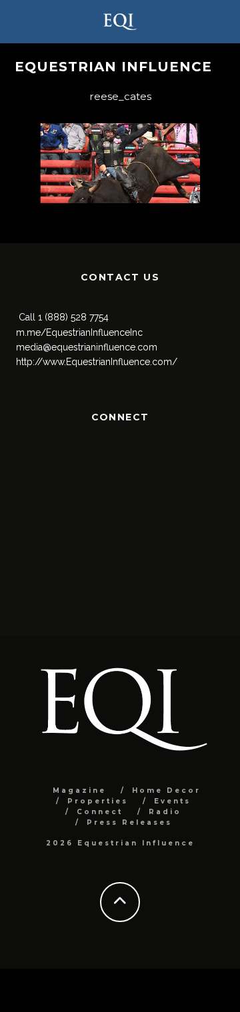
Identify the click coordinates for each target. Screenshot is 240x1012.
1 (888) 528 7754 (73, 317)
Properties (97, 801)
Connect (100, 811)
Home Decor (166, 790)
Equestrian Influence (113, 67)
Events (172, 801)
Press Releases (129, 822)
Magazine (79, 790)
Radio (165, 811)
